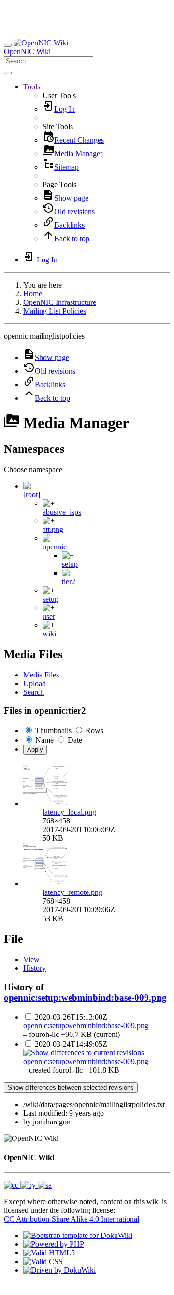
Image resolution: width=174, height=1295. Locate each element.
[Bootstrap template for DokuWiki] (77, 1235)
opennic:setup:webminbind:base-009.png (85, 998)
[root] (31, 494)
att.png (53, 529)
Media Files (41, 675)
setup (70, 564)
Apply (35, 749)
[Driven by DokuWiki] (59, 1270)
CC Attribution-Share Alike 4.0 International (71, 1219)
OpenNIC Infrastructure (59, 302)
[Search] (8, 73)
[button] (31, 87)
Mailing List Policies (54, 311)
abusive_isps (62, 512)
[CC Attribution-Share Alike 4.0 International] (28, 1185)
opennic (55, 547)
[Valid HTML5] (49, 1253)
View (31, 959)
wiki (49, 634)
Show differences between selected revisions (71, 1087)
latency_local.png (69, 812)
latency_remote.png (72, 892)
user (49, 616)
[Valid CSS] (43, 1261)
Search (33, 692)
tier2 (68, 581)
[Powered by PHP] (53, 1244)
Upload (34, 683)
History (34, 968)
